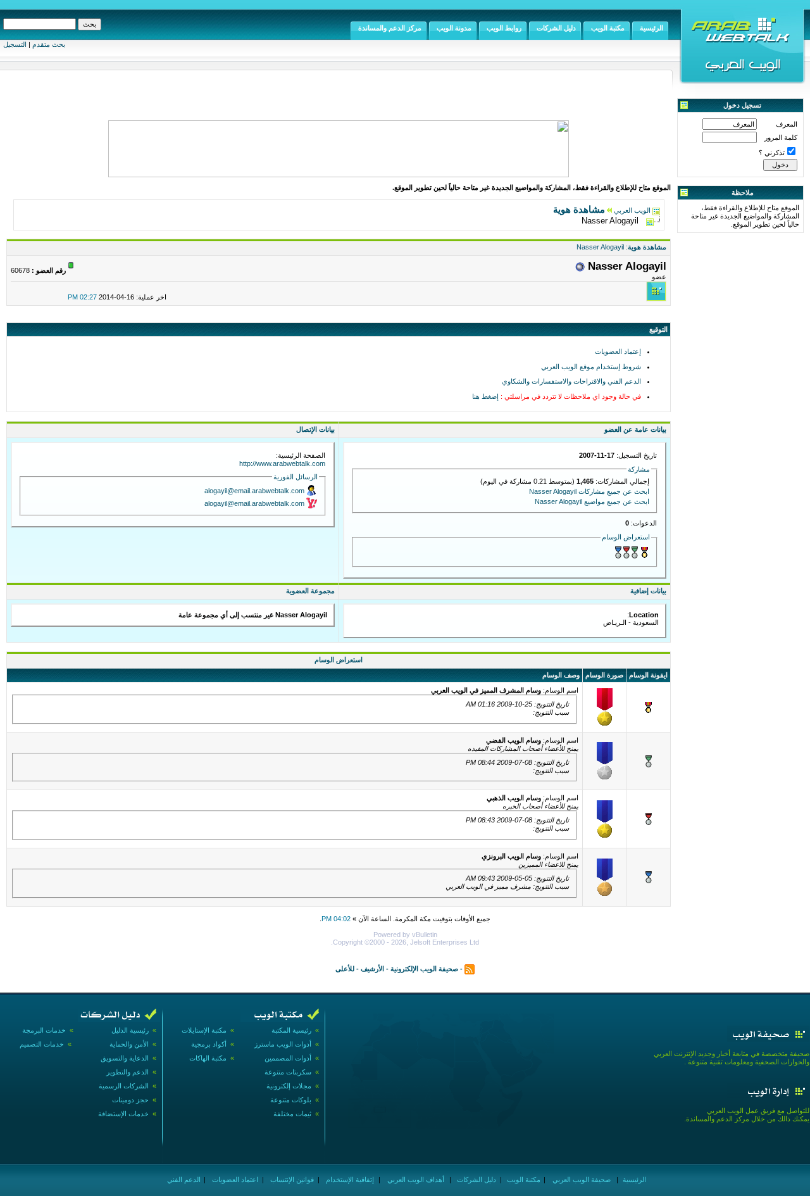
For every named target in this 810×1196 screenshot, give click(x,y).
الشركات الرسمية (124, 1086)
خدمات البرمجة (44, 1030)
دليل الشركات (475, 1179)
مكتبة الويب (522, 1179)
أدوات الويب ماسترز (282, 1044)
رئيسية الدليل (130, 1030)
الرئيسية (633, 1179)
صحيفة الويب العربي (581, 1179)
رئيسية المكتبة (291, 1030)
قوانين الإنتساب (291, 1179)
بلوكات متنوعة (290, 1100)
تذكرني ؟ (772, 152)
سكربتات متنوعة (288, 1072)
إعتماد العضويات (618, 351)
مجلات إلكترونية (288, 1086)
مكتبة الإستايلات (204, 1030)
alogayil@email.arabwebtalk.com (254, 490)
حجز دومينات (130, 1100)
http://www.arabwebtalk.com (282, 463)
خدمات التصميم (42, 1044)
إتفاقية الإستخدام (349, 1179)
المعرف (786, 124)
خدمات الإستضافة (123, 1113)
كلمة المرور (780, 137)
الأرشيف (372, 968)
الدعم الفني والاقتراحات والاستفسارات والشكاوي (571, 381)
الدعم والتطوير (127, 1072)
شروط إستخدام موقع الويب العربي (591, 366)
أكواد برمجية (209, 1044)
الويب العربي (632, 210)
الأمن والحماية (129, 1044)
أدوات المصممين (288, 1058)
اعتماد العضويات (234, 1179)
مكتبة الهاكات (208, 1058)
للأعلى (344, 968)
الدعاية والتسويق (125, 1058)
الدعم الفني (183, 1179)
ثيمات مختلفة (292, 1113)
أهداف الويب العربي (414, 1179)
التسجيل (15, 44)
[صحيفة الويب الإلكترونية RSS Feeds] (469, 968)
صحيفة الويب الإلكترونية (424, 968)
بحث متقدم (48, 44)
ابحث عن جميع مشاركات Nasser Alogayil (589, 491)
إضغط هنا (485, 396)
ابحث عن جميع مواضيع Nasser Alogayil (592, 501)
